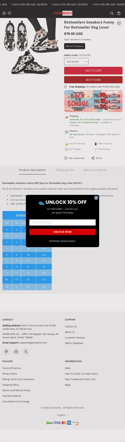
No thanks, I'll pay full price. (62, 241)
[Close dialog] (96, 197)
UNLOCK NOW (63, 232)
